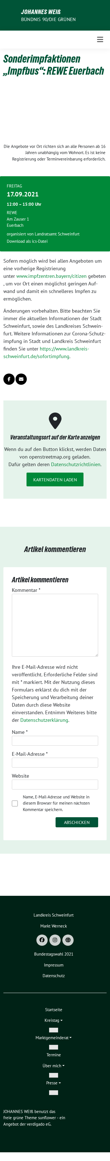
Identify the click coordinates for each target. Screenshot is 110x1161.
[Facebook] (42, 940)
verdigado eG (38, 1124)
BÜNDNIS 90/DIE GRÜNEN (48, 19)
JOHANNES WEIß (41, 11)
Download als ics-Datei (27, 241)
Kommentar (26, 590)
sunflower (47, 1117)
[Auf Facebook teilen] (9, 379)
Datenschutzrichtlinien (75, 464)
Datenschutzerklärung (44, 720)
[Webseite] (68, 940)
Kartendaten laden (55, 479)
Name (20, 732)
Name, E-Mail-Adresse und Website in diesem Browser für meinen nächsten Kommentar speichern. (56, 803)
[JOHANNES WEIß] (11, 15)
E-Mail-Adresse (30, 754)
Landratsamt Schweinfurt (57, 234)
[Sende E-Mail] (21, 379)
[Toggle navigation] (100, 39)
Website (20, 776)
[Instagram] (55, 940)
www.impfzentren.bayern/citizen (51, 276)
